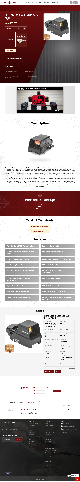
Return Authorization (49, 448)
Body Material (63, 339)
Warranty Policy (48, 441)
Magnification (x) (64, 329)
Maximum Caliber (49, 345)
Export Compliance (49, 432)
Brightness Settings (49, 329)
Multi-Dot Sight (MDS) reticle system (11, 72)
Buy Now (58, 371)
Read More (72, 368)
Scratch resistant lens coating (18, 297)
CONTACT (63, 421)
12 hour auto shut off (50, 265)
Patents (46, 443)
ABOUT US (47, 421)
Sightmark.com (39, 477)
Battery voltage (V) (49, 362)
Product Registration (49, 446)
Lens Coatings (48, 351)
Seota (43, 479)
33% (36, 6)
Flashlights (31, 436)
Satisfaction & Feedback (50, 450)
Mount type (62, 351)
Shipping (9, 58)
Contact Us (47, 423)
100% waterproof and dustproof (54, 291)
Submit (18, 439)
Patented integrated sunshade (18, 259)
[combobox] (24, 402)
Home (28, 6)
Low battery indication (15, 265)
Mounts (30, 439)
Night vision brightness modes (18, 291)
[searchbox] (12, 402)
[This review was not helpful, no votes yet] (70, 417)
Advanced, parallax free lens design (20, 270)
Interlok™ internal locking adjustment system (57, 298)
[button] (27, 2)
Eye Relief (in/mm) (64, 333)
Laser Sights (31, 425)
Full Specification (48, 371)
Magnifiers (31, 427)
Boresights (31, 434)
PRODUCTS (31, 421)
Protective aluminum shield (30, 76)
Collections (32, 6)
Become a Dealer (49, 425)
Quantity (8, 28)
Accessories (31, 441)
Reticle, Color (63, 321)
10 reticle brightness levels (52, 286)
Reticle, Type (48, 321)
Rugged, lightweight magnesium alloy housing (12, 77)
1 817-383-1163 (66, 423)
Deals (30, 446)
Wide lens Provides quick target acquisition (54, 271)
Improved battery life (29, 71)
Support (46, 430)
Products (28, 2)
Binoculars (31, 432)
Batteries (31, 443)
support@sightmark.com (68, 426)
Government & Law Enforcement (49, 456)
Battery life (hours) (64, 355)
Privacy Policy (48, 459)
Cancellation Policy (11, 63)
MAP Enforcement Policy (50, 465)
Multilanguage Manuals (50, 452)
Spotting (31, 430)
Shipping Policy (48, 439)
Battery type (47, 355)
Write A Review (57, 391)
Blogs (46, 427)
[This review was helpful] (68, 417)
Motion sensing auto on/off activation (57, 259)
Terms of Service (49, 434)
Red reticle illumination (51, 278)
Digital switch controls (15, 286)
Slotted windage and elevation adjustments (18, 279)
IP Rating (62, 345)
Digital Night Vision (33, 423)
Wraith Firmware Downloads (48, 462)
